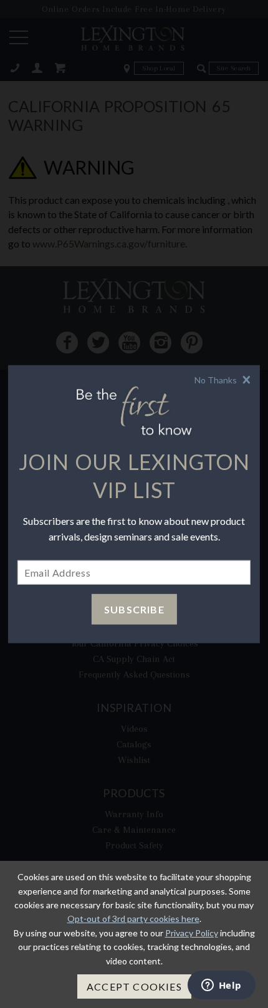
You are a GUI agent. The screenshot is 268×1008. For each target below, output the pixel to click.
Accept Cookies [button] (134, 986)
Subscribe (134, 609)
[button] (224, 379)
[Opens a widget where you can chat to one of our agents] (221, 986)
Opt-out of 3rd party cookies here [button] (133, 918)
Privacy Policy (191, 933)
